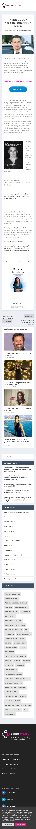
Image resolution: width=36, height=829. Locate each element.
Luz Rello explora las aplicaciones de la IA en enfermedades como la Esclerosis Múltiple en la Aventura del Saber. (17, 499)
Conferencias (8, 522)
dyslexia (17, 661)
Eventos (6, 536)
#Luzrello (9, 625)
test (25, 710)
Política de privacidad (9, 769)
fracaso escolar (22, 679)
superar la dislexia (23, 705)
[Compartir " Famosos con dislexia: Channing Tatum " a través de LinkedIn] (20, 307)
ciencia (23, 647)
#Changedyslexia (11, 599)
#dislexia (8, 607)
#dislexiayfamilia (11, 612)
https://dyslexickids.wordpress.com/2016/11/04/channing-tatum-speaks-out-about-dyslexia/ (17, 196)
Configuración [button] (8, 825)
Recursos (7, 564)
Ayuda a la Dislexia (24, 634)
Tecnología (8, 569)
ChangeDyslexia (20, 643)
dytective (26, 661)
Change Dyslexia (11, 647)
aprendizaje (9, 634)
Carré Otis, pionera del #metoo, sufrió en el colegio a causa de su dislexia (16, 441)
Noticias (7, 545)
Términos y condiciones (10, 764)
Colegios (7, 517)
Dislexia (8, 661)
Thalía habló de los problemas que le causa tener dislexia (17, 383)
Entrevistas (8, 531)
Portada (7, 550)
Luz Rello (8, 701)
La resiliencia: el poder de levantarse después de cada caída (17, 491)
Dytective (7, 526)
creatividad (9, 652)
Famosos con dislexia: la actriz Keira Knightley (17, 409)
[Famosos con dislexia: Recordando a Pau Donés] (18, 342)
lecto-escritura (11, 692)
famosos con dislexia (13, 674)
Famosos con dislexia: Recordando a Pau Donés (17, 354)
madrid (17, 701)
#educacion (9, 616)
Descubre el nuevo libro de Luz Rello (18, 262)
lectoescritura (11, 696)
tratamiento (10, 714)
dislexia (26, 68)
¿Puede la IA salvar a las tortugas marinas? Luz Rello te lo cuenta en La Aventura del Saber (16, 477)
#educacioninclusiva (13, 621)
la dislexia (22, 687)
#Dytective (25, 612)
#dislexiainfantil (21, 607)
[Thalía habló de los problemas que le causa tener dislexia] (18, 370)
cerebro (8, 643)
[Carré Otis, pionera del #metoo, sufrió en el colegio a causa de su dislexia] (18, 426)
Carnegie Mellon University (15, 639)
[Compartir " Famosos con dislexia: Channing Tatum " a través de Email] (24, 307)
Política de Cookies (8, 774)
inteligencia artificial (13, 683)
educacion (20, 665)
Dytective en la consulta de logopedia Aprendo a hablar (17, 485)
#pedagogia (20, 625)
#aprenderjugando (12, 594)
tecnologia (16, 710)
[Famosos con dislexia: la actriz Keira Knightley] (18, 397)
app (26, 630)
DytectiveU (9, 665)
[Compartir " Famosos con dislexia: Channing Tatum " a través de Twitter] (16, 307)
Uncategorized (9, 579)
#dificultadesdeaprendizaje (16, 603)
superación (9, 705)
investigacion (10, 687)
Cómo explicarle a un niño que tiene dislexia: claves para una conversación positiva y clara (17, 469)
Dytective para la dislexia (11, 759)
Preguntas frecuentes (11, 555)
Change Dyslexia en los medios (15, 512)
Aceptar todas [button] (20, 825)
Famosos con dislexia (24, 30)
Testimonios (8, 574)
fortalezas (9, 679)
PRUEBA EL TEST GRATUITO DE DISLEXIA (18, 81)
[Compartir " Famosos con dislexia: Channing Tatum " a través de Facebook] (12, 307)
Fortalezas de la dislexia (15, 242)
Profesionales (9, 560)
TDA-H (7, 710)
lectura (23, 696)
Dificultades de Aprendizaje (15, 656)
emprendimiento (11, 670)
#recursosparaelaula (13, 630)
